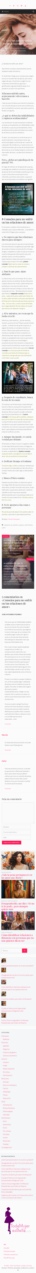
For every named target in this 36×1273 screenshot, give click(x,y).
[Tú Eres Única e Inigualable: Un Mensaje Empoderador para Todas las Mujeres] (3, 1016)
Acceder (6, 1248)
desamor (7, 525)
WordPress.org (9, 1258)
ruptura (21, 525)
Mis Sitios (6, 1072)
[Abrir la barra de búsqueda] (33, 11)
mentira (15, 525)
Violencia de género (12, 901)
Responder (8, 724)
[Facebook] (9, 5)
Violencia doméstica (10, 1056)
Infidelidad (14, 51)
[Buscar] (24, 950)
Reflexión (6, 1039)
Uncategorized (6, 1147)
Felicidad (6, 1134)
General (4, 1059)
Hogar (5, 1065)
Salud (3, 1102)
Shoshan (4, 1268)
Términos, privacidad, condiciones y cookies (21, 1268)
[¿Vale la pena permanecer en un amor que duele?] (18, 869)
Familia (5, 1088)
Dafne (4, 761)
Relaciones (4, 901)
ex (11, 525)
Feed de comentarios (11, 1254)
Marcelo (5, 735)
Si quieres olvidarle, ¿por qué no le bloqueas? (16, 999)
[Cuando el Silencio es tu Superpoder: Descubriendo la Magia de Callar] (3, 1004)
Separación (22, 51)
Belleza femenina (9, 1108)
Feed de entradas (9, 1251)
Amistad (5, 1082)
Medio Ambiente (8, 1069)
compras (6, 1062)
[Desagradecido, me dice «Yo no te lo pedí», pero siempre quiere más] (18, 897)
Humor (5, 1138)
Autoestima (7, 1124)
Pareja (3, 872)
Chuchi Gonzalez (14, 519)
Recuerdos (6, 1141)
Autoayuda (5, 1036)
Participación (7, 1075)
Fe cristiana (7, 1131)
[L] (18, 1270)
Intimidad (6, 1115)
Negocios (6, 1049)
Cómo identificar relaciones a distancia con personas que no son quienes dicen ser (17, 937)
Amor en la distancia (6, 932)
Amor (5, 1121)
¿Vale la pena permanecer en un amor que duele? (16, 876)
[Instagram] (17, 5)
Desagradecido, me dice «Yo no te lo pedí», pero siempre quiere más (17, 906)
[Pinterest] (21, 5)
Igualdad (6, 1046)
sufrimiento (29, 525)
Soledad (5, 1144)
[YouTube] (25, 5)
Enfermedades (8, 1111)
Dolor (5, 1128)
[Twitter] (13, 5)
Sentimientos (5, 1118)
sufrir (4, 528)
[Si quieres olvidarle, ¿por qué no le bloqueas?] (3, 995)
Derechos (4, 1042)
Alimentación (7, 1105)
